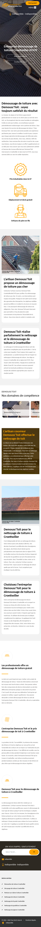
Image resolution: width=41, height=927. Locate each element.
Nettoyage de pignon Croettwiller (14, 910)
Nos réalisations (20, 56)
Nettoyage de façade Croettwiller (14, 901)
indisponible (18, 14)
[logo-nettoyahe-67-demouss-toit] (12, 5)
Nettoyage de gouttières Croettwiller (15, 905)
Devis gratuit (32, 3)
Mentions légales (30, 920)
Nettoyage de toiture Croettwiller (14, 897)
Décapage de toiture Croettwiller (14, 888)
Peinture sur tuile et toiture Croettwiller (16, 893)
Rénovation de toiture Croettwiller (14, 884)
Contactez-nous (20, 62)
